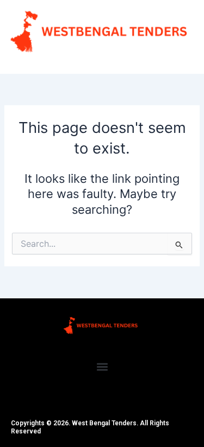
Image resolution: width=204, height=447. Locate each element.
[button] (102, 367)
